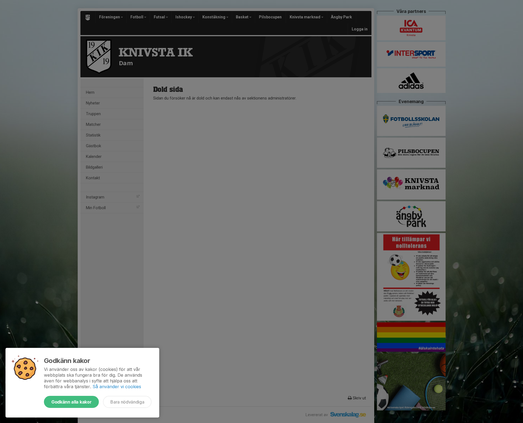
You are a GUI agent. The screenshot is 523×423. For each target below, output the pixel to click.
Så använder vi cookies (117, 386)
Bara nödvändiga (127, 402)
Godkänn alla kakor (71, 402)
